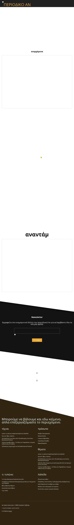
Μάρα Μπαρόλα (42, 443)
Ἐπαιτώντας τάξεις (43, 479)
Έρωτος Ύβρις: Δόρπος (59, 60)
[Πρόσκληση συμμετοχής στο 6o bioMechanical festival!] (61, 105)
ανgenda (22, 68)
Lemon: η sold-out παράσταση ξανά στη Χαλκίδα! (25, 61)
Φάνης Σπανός (42, 436)
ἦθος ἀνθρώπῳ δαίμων (8, 485)
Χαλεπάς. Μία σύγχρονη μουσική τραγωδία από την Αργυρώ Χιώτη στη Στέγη (47, 79)
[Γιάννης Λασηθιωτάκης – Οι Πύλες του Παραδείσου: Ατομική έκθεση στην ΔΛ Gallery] (26, 105)
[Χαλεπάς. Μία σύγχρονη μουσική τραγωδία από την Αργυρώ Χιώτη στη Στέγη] (61, 88)
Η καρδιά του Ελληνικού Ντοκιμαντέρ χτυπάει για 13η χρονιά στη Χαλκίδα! (18, 482)
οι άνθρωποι (37, 147)
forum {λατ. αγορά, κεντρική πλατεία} (48, 489)
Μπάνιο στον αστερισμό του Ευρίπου (48, 486)
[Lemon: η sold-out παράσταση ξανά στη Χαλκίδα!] (12, 70)
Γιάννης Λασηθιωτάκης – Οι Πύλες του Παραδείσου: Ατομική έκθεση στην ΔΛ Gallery (12, 98)
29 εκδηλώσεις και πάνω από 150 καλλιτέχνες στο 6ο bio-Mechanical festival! (25, 79)
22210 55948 (7, 508)
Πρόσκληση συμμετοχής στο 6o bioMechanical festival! (47, 96)
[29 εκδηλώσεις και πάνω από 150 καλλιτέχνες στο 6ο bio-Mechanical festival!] (12, 88)
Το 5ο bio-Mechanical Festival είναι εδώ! (13, 479)
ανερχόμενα (37, 51)
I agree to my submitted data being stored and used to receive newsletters (37, 335)
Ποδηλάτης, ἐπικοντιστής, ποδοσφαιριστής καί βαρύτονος (54, 481)
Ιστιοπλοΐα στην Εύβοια (8, 488)
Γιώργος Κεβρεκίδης (43, 438)
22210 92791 (15, 508)
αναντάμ (37, 234)
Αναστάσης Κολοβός (43, 441)
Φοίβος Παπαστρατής (44, 433)
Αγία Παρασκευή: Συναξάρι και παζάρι (48, 484)
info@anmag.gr (7, 511)
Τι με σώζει (5, 490)
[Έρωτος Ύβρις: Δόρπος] (48, 70)
